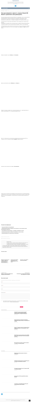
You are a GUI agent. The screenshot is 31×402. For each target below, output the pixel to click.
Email (2, 285)
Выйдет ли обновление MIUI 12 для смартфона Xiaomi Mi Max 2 (7, 274)
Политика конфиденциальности (14, 301)
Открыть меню (5, 8)
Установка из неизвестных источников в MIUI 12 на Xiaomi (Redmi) (21, 369)
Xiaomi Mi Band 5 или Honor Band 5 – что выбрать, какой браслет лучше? (13, 230)
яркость (9, 238)
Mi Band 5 (5, 238)
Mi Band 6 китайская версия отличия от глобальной (20, 353)
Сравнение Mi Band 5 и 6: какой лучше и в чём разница (10, 233)
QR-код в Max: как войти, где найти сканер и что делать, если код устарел (21, 343)
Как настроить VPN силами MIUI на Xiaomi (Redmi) (21, 376)
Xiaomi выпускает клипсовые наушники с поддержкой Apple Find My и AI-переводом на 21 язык (22, 320)
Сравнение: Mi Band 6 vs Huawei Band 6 (8, 227)
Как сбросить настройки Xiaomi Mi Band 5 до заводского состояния (23, 274)
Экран (7, 238)
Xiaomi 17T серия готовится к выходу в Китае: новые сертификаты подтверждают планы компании (21, 328)
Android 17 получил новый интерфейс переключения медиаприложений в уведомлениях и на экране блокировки (20, 313)
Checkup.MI (15, 0)
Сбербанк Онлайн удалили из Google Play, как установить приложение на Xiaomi (21, 361)
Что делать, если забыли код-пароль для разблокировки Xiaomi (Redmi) (21, 384)
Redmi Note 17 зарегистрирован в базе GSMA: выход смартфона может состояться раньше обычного (21, 336)
